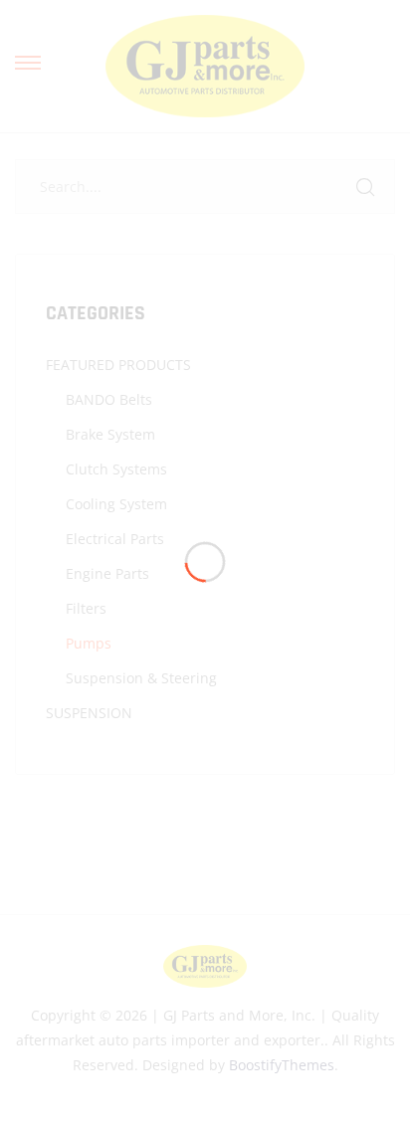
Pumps (88, 643)
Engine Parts (107, 573)
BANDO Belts (109, 399)
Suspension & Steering (141, 677)
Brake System (110, 434)
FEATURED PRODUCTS (118, 364)
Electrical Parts (115, 538)
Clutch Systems (116, 469)
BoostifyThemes (281, 1064)
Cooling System (116, 503)
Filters (86, 608)
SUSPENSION (89, 712)
